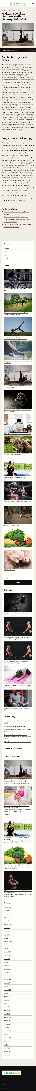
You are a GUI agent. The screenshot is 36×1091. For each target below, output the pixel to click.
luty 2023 (6, 938)
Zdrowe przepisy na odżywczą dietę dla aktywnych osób (18, 865)
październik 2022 (8, 941)
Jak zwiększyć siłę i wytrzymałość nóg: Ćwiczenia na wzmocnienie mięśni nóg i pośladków (17, 638)
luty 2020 (6, 1044)
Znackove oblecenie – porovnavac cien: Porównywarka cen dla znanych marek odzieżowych (17, 502)
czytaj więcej (7, 814)
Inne (5, 251)
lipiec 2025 (6, 910)
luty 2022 (6, 962)
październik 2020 (8, 1017)
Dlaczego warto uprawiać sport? (12, 525)
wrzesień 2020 (7, 1020)
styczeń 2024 (7, 931)
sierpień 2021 (7, 983)
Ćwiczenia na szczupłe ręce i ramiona (16, 217)
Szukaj (18, 582)
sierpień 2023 (7, 934)
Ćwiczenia (6, 248)
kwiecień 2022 (7, 955)
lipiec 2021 (6, 986)
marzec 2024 (7, 928)
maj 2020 (6, 1034)
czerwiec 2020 (7, 1031)
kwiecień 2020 (7, 1038)
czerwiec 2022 (7, 952)
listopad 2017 (7, 1055)
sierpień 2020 (7, 1024)
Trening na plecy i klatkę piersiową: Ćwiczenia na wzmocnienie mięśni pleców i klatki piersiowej (16, 338)
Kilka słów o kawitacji (9, 570)
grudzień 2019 (7, 1051)
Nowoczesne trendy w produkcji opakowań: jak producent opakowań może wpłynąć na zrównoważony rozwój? (17, 736)
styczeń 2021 (7, 1007)
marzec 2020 (7, 1041)
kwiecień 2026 (7, 907)
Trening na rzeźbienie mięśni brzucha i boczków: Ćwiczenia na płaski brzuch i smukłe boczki (16, 478)
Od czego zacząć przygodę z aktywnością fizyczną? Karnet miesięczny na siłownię (16, 662)
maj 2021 (6, 993)
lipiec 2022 (6, 948)
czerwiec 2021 (7, 990)
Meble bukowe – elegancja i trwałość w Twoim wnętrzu (17, 434)
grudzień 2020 (7, 1010)
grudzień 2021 (7, 969)
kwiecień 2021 (7, 996)
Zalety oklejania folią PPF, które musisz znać (15, 726)
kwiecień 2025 (7, 914)
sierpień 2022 (7, 945)
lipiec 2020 (6, 1027)
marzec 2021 (7, 1000)
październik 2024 (8, 924)
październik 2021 (8, 976)
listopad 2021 (7, 972)
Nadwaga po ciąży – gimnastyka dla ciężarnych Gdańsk (17, 780)
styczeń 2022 (7, 965)
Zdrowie (6, 258)
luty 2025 (6, 917)
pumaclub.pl (5, 1087)
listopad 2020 (7, 1014)
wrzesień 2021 (7, 979)
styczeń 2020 (7, 1048)
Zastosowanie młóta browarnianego (12, 454)
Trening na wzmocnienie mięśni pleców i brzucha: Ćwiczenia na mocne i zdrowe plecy (16, 709)
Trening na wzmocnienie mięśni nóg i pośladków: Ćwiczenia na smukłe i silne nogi (16, 313)
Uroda (5, 255)
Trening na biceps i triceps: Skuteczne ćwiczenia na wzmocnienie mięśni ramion (16, 806)
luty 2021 (6, 1003)
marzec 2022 (7, 959)
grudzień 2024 (7, 921)
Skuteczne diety (8, 547)
